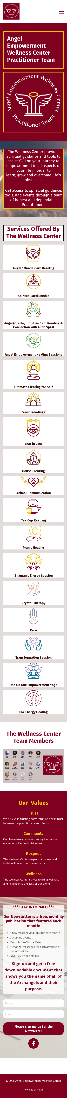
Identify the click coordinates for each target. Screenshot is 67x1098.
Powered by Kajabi (33, 1089)
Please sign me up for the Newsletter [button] (33, 1029)
